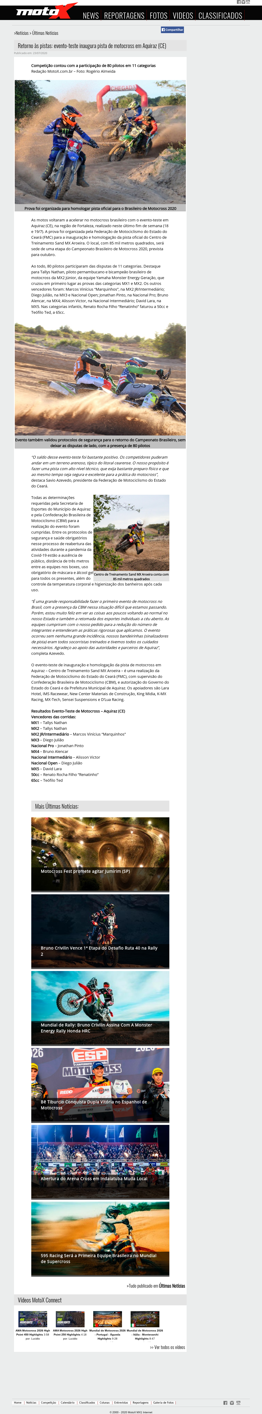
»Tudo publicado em (156, 1285)
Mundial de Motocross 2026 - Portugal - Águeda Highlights (107, 1334)
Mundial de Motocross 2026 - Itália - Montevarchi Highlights (145, 1334)
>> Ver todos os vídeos (167, 1346)
